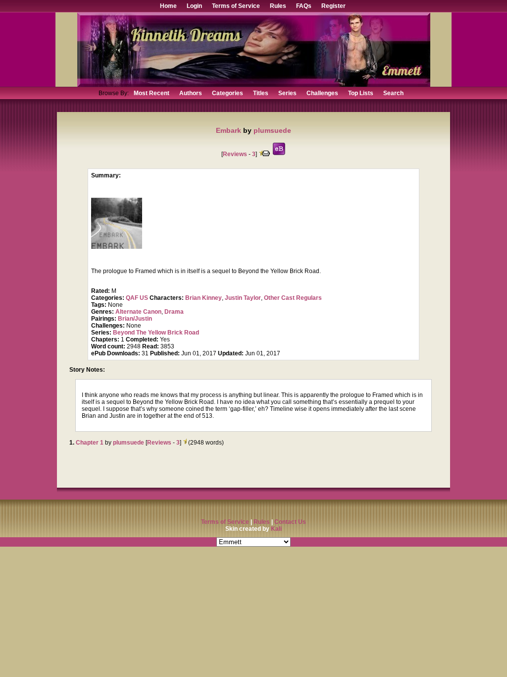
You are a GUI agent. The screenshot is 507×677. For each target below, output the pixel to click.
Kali (276, 528)
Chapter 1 (89, 442)
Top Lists (360, 93)
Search (393, 93)
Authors (190, 93)
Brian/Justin (135, 318)
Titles (260, 93)
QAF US (137, 297)
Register (333, 5)
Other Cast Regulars (293, 297)
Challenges (322, 93)
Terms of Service (236, 5)
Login (194, 5)
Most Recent (151, 93)
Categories (227, 93)
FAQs (303, 5)
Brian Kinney (203, 297)
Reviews (235, 154)
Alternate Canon (138, 311)
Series (287, 93)
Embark (228, 130)
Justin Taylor (243, 297)
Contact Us (290, 521)
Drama (174, 311)
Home (168, 5)
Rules (278, 5)
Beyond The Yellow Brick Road (156, 332)
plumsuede (272, 130)
